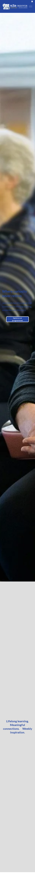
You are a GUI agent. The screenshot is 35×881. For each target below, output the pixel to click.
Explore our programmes (17, 319)
